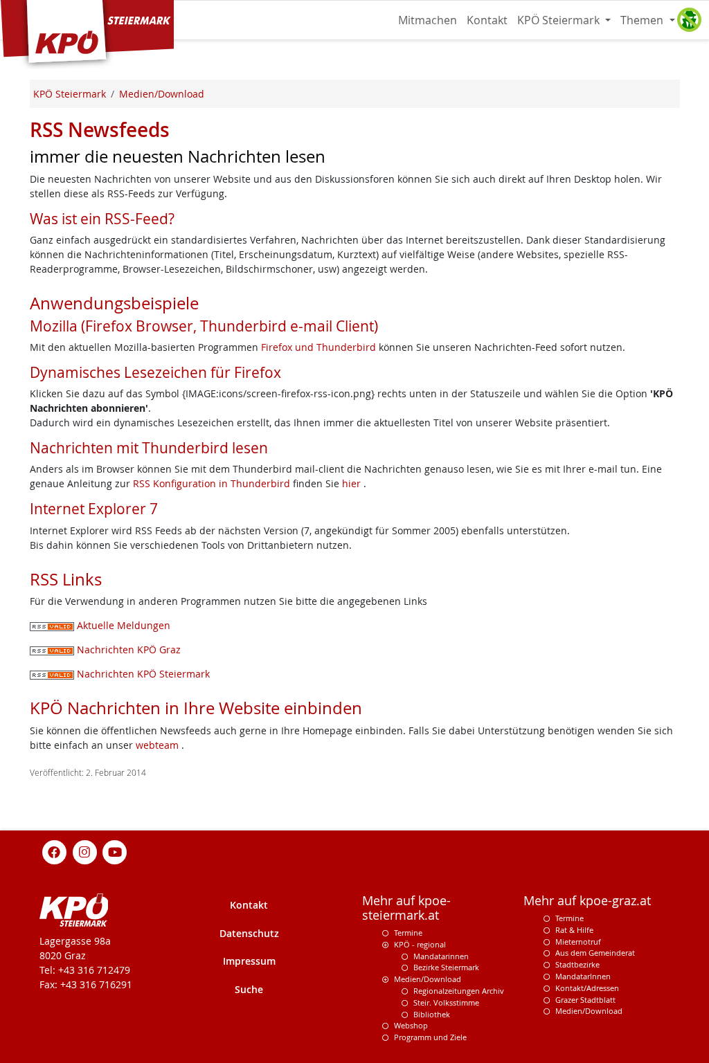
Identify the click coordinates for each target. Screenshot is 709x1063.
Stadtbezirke (577, 964)
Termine (408, 932)
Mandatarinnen (441, 956)
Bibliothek (431, 1014)
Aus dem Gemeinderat (595, 952)
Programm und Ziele (430, 1037)
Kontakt (487, 20)
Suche (249, 989)
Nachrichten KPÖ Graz (127, 649)
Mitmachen (427, 20)
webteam (157, 745)
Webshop (411, 1025)
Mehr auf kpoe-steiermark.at (406, 908)
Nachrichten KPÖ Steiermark (142, 673)
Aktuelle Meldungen (122, 625)
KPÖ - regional (420, 944)
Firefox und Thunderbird (320, 347)
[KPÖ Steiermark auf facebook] (54, 850)
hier (353, 483)
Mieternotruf (578, 941)
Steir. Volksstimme (446, 1002)
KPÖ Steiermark (559, 20)
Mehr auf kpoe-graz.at (587, 901)
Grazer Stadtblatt (585, 999)
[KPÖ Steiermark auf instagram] (84, 850)
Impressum (249, 960)
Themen (643, 20)
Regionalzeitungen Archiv (458, 990)
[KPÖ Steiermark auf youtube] (115, 850)
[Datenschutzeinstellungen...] (689, 20)
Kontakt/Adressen (587, 988)
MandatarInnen (583, 976)
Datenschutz (249, 933)
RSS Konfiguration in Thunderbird (213, 483)
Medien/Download (427, 979)
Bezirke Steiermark (446, 967)
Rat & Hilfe (574, 930)
